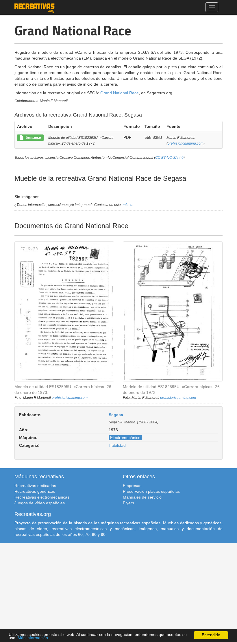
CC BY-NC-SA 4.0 (169, 158)
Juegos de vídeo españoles (39, 503)
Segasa (116, 414)
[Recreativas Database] (34, 7)
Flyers (128, 503)
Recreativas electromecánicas (41, 497)
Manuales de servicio (142, 497)
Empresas (132, 485)
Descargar (32, 137)
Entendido (211, 635)
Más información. (33, 638)
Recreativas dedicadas (35, 485)
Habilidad (117, 445)
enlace (127, 205)
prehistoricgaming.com (185, 143)
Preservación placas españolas (151, 491)
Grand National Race (119, 93)
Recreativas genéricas (34, 491)
